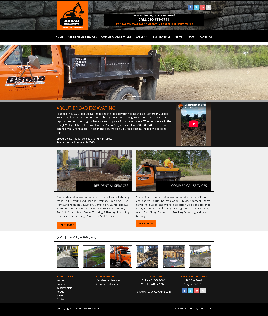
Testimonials (64, 287)
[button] (20, 72)
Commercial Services (108, 284)
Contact (61, 299)
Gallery (61, 284)
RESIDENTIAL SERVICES (82, 36)
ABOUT (191, 36)
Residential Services (108, 280)
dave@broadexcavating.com (154, 291)
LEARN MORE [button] (66, 225)
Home (60, 280)
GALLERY (141, 36)
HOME (59, 36)
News (60, 295)
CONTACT (206, 36)
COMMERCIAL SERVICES (116, 36)
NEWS (178, 36)
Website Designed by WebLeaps (192, 308)
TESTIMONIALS (160, 36)
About (60, 291)
